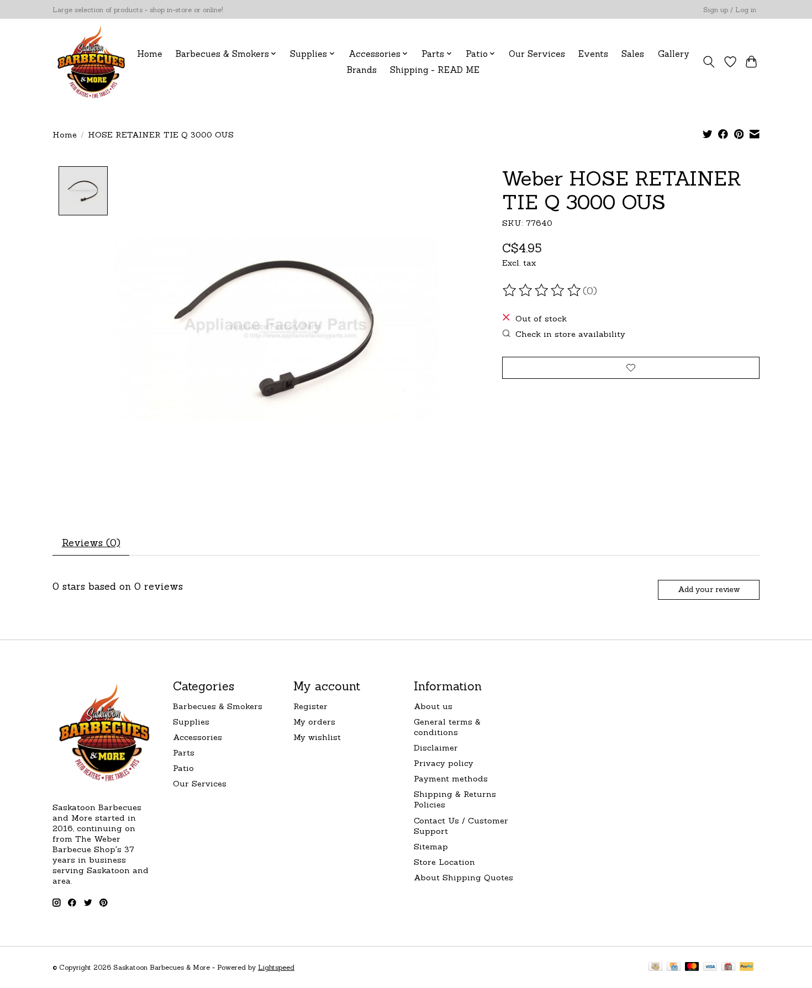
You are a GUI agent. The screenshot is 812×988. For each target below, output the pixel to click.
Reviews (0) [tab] (91, 542)
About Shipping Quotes (463, 877)
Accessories (197, 737)
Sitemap (431, 846)
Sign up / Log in (729, 10)
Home (149, 54)
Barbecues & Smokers (217, 706)
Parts (183, 752)
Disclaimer (436, 747)
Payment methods (451, 778)
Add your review (709, 589)
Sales (632, 54)
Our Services (537, 54)
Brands (362, 70)
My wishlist (317, 737)
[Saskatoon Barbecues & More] (91, 62)
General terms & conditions (447, 726)
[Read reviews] (542, 290)
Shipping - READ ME (434, 70)
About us (433, 706)
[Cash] (655, 967)
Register (310, 706)
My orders (314, 721)
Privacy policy (443, 763)
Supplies (191, 721)
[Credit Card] (674, 967)
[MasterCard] (692, 967)
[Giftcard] (728, 967)
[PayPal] (747, 967)
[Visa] (710, 967)
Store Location (444, 862)
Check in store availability (570, 334)
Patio (183, 768)
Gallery (673, 54)
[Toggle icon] (709, 62)
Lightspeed (276, 967)
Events (593, 54)
